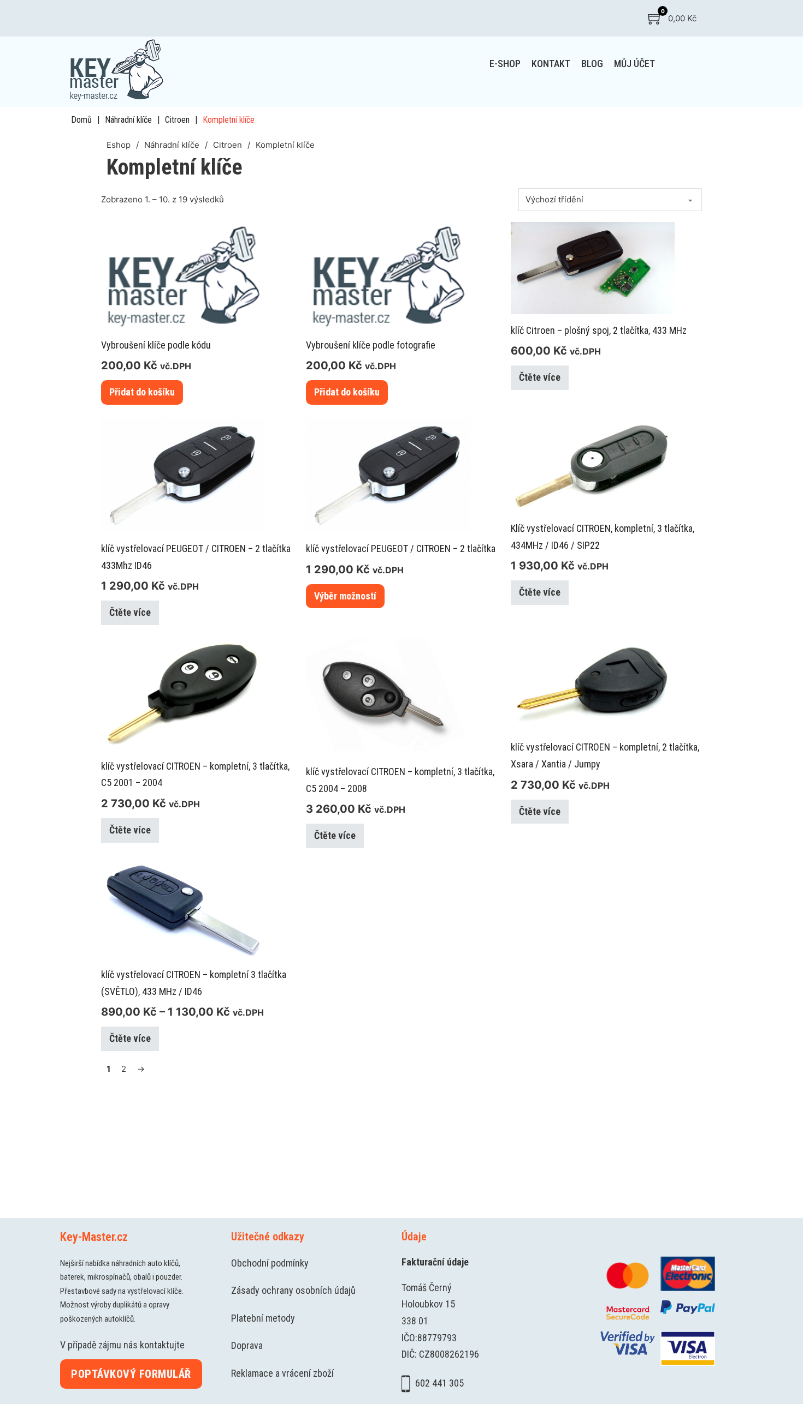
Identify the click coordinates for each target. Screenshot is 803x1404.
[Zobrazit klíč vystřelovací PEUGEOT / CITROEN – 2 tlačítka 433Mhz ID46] (183, 475)
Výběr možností (345, 596)
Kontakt (551, 63)
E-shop (505, 63)
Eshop (119, 145)
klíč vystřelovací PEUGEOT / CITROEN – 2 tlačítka (400, 548)
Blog (592, 63)
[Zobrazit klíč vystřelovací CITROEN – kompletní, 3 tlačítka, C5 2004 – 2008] (388, 696)
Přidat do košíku (142, 392)
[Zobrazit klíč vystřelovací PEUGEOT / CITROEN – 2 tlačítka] (388, 475)
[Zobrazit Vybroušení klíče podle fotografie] (388, 274)
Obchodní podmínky (270, 1263)
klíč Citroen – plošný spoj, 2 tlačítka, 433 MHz (599, 330)
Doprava (247, 1345)
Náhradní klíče (128, 120)
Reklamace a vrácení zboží (282, 1373)
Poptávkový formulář (131, 1374)
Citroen (177, 120)
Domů (81, 120)
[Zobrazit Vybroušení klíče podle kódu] (183, 274)
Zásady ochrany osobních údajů (293, 1290)
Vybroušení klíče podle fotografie (370, 345)
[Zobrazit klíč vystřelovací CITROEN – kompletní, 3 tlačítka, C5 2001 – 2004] (183, 693)
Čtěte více (539, 377)
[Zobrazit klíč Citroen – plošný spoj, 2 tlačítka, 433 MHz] (593, 267)
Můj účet (634, 63)
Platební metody (263, 1318)
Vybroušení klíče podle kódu (156, 345)
